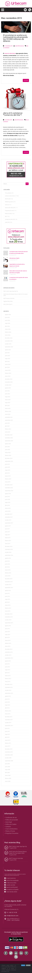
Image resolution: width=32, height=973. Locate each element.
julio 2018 (7, 496)
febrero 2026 (8, 332)
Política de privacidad (11, 820)
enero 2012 (7, 713)
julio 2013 (7, 664)
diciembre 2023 (8, 379)
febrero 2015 (8, 608)
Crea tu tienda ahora (11, 829)
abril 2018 (7, 505)
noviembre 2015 (9, 581)
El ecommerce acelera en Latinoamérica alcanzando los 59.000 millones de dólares (15, 38)
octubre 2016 (8, 552)
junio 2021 (7, 423)
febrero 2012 (8, 711)
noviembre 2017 (9, 517)
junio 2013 (7, 667)
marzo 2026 (7, 329)
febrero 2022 (8, 411)
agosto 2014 (8, 625)
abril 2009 (7, 772)
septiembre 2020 (9, 440)
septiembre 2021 (9, 420)
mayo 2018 (7, 502)
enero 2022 (7, 414)
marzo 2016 (7, 570)
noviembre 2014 (9, 617)
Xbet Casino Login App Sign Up (10, 291)
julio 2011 (7, 728)
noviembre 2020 (9, 438)
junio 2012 (7, 702)
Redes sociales (8, 213)
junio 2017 (7, 531)
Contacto (8, 826)
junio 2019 (7, 467)
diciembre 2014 (8, 614)
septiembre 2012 (9, 693)
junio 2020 (7, 449)
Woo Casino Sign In (7, 304)
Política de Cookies (10, 824)
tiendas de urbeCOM (10, 219)
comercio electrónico (9, 53)
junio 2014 (7, 631)
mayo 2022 (7, 402)
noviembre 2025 (9, 341)
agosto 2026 (8, 314)
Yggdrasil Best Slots (8, 301)
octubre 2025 (8, 344)
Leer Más (28, 965)
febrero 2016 (8, 573)
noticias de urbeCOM (10, 207)
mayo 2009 (7, 769)
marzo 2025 (7, 364)
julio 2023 (7, 391)
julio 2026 (7, 317)
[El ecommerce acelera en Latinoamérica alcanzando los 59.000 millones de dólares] (16, 27)
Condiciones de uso (11, 817)
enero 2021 (7, 432)
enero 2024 (7, 376)
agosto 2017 (8, 526)
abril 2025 (7, 361)
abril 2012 (7, 708)
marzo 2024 (7, 370)
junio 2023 (7, 393)
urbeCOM (7, 222)
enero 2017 (7, 543)
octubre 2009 (8, 758)
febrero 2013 (8, 678)
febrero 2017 (8, 540)
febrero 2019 (8, 479)
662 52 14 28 (13, 912)
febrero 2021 (8, 429)
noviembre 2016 (9, 549)
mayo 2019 (7, 470)
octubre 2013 (8, 655)
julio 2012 (7, 699)
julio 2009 (7, 763)
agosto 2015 (8, 590)
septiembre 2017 (9, 523)
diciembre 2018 (8, 484)
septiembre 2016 (9, 555)
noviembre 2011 (9, 719)
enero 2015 (7, 611)
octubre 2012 (8, 690)
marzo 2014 (7, 640)
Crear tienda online (11, 892)
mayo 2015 (7, 599)
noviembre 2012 (9, 687)
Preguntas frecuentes (11, 833)
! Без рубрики (8, 193)
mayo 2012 (7, 705)
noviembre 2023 (9, 382)
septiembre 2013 (9, 658)
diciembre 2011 (8, 716)
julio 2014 (7, 628)
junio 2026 (7, 320)
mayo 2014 (7, 634)
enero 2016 (7, 575)
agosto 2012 (8, 696)
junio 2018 (7, 499)
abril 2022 (7, 405)
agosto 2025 (8, 349)
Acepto (23, 965)
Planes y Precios (10, 831)
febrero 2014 (8, 643)
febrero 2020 (8, 455)
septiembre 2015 (9, 587)
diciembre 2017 (8, 514)
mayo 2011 (7, 734)
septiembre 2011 (9, 725)
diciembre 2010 (8, 749)
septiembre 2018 (9, 490)
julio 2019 (7, 464)
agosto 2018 (8, 493)
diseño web (7, 198)
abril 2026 (7, 326)
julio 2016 (7, 561)
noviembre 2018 (9, 487)
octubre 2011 (8, 722)
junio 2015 (7, 596)
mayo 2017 (7, 534)
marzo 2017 (7, 537)
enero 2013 (7, 681)
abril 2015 (7, 602)
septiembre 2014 (9, 622)
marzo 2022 (7, 408)
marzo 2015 (7, 605)
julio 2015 (7, 593)
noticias (7, 204)
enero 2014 (7, 646)
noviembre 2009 (9, 755)
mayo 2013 (7, 669)
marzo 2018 (7, 508)
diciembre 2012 (8, 684)
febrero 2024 (8, 373)
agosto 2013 (8, 661)
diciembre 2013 (8, 649)
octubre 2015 (8, 584)
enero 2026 (7, 335)
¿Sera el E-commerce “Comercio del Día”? (12, 114)
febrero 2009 (8, 778)
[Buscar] (27, 183)
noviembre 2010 (9, 752)
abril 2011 (7, 737)
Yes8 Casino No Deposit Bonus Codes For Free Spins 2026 (18, 852)
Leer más (26, 80)
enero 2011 (7, 746)
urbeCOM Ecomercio (19, 46)
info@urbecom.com (12, 915)
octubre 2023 (8, 385)
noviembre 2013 (9, 652)
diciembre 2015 (8, 578)
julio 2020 (7, 446)
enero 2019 (7, 482)
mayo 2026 (7, 323)
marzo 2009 (7, 775)
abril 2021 (7, 426)
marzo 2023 (7, 399)
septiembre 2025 (9, 346)
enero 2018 (7, 511)
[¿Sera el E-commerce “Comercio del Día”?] (16, 98)
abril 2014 (7, 637)
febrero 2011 (8, 743)
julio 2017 (7, 529)
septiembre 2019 (9, 461)
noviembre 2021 (9, 417)
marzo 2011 (7, 740)
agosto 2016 (8, 558)
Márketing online (9, 201)
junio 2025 (7, 355)
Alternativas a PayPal (14, 258)
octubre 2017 (8, 520)
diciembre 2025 (8, 338)
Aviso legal (8, 822)
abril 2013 (7, 672)
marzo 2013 (7, 675)
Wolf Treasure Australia (8, 298)
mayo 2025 (7, 358)
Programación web (9, 210)
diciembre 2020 (8, 435)
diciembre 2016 (8, 546)
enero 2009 (7, 781)
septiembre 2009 (9, 760)
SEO (6, 216)
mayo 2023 (7, 396)
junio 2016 (7, 564)
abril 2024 (7, 367)
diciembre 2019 (8, 458)
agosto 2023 (8, 388)
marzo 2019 (7, 476)
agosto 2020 (8, 443)
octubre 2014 (8, 620)
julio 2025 (7, 352)
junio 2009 (7, 766)
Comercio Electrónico (10, 196)
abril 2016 (7, 567)
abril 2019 (7, 473)
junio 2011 (7, 731)
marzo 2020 (7, 452)
